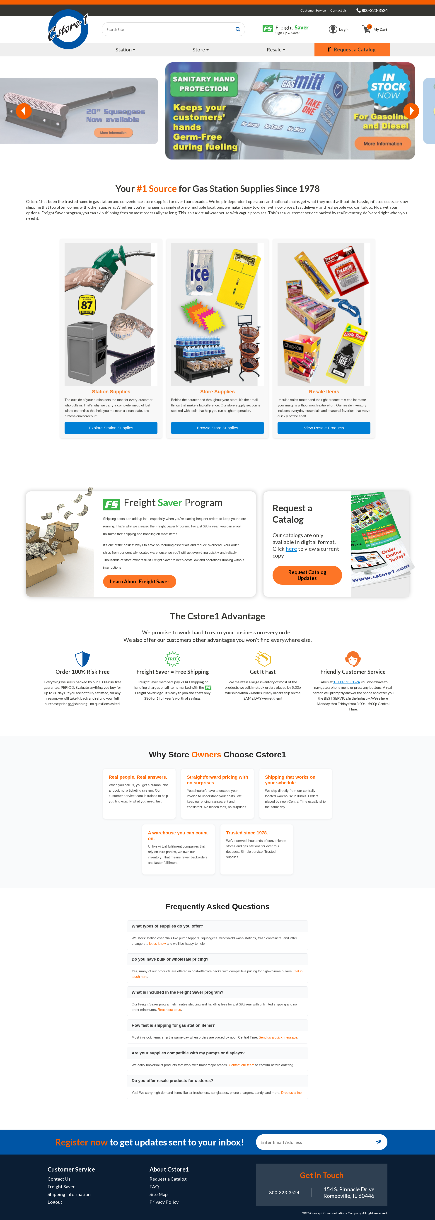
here (291, 548)
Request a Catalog (168, 1178)
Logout (55, 1202)
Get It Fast (263, 671)
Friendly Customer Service (353, 671)
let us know (157, 943)
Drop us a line (291, 1092)
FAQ (154, 1186)
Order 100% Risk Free (83, 671)
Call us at (326, 682)
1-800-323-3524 (346, 682)
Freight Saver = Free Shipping (172, 671)
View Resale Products (324, 428)
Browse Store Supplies (217, 428)
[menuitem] (126, 49)
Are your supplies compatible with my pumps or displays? (188, 1053)
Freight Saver (61, 1186)
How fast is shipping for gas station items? (173, 1025)
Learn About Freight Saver (139, 581)
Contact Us (338, 10)
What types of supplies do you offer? (167, 926)
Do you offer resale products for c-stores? (172, 1080)
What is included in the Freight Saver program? (177, 992)
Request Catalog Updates (307, 575)
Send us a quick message (278, 1037)
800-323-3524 (284, 1192)
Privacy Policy (164, 1202)
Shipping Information (69, 1194)
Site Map (159, 1194)
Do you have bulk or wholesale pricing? (170, 959)
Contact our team (241, 1065)
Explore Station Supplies (111, 428)
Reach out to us (169, 1010)
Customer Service (313, 10)
